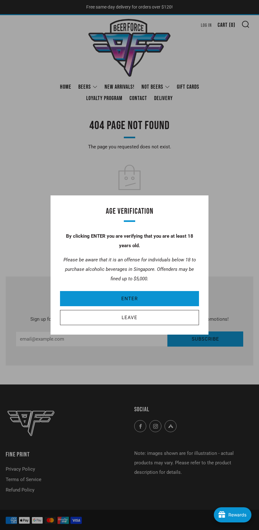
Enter (129, 298)
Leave (129, 317)
